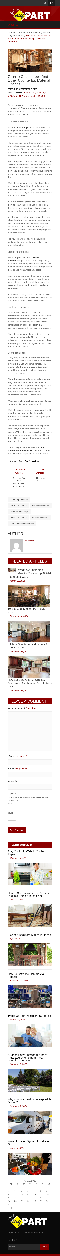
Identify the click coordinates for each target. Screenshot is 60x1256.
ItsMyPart (12, 96)
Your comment (23, 708)
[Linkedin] (33, 461)
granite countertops (18, 505)
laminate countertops (19, 511)
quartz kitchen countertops (22, 523)
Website (13, 781)
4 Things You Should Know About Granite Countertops (18, 482)
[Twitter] (27, 461)
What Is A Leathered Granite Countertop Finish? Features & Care (29, 573)
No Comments (29, 96)
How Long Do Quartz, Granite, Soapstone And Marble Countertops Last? (30, 683)
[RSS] (45, 3)
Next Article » (41, 471)
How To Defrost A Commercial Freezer (26, 975)
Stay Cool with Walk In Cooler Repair (26, 853)
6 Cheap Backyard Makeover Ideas (29, 934)
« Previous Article (19, 471)
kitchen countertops (41, 505)
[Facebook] (25, 461)
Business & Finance (28, 32)
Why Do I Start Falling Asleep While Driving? (29, 1101)
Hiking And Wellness (41, 479)
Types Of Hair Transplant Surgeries (29, 1015)
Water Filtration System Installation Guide (29, 1143)
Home (11, 32)
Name (18, 756)
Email (17, 768)
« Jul (10, 1208)
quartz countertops (40, 517)
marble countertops (18, 517)
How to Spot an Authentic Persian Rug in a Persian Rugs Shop (28, 894)
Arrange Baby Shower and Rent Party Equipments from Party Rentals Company (27, 1057)
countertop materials (19, 499)
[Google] (30, 461)
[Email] (38, 461)
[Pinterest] (35, 461)
